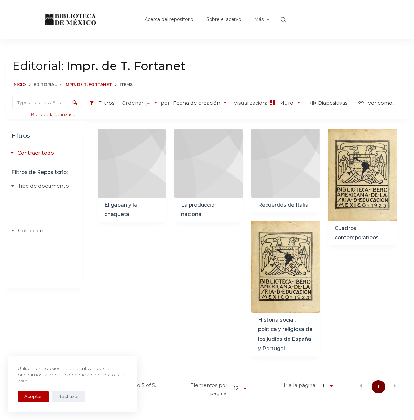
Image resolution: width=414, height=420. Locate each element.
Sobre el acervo (223, 19)
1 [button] (378, 386)
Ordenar (133, 103)
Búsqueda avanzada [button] (53, 114)
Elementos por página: (209, 389)
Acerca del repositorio (169, 19)
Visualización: (251, 103)
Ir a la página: (300, 385)
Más (259, 19)
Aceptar (33, 396)
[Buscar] (283, 19)
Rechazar (68, 396)
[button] (361, 386)
